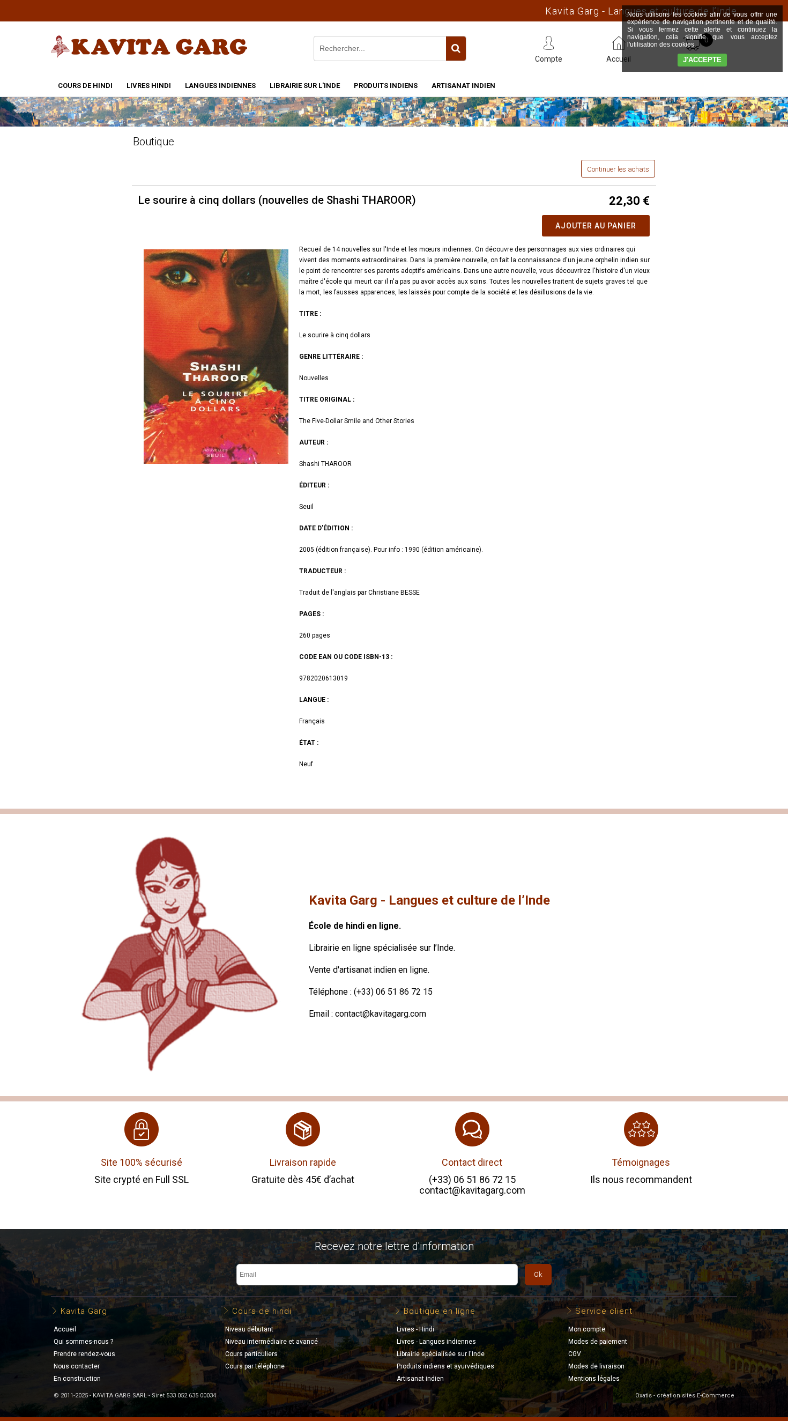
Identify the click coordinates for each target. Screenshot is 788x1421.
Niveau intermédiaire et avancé (271, 1341)
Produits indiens (386, 86)
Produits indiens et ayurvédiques (445, 1366)
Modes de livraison (596, 1366)
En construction (77, 1378)
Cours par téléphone (255, 1366)
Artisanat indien (463, 86)
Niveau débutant (249, 1329)
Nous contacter (77, 1366)
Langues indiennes (220, 86)
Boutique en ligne (439, 1311)
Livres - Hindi (415, 1329)
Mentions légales (594, 1378)
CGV (574, 1354)
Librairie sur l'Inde (305, 86)
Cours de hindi (85, 86)
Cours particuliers (251, 1354)
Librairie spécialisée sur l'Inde (441, 1354)
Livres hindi (149, 86)
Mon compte (586, 1329)
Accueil (65, 1329)
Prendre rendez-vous (84, 1354)
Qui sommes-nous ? (83, 1341)
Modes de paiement (597, 1341)
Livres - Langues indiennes (436, 1341)
